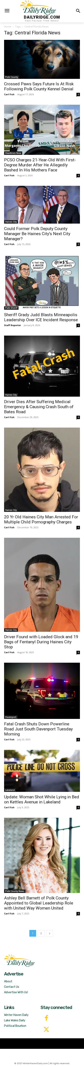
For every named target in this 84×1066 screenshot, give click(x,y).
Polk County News (14, 891)
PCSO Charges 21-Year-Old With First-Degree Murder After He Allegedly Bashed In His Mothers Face (40, 164)
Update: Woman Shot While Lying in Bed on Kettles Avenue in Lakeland (41, 799)
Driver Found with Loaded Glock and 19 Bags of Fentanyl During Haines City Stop (41, 641)
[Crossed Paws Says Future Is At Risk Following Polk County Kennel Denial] (42, 59)
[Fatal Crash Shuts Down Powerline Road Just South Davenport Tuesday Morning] (42, 691)
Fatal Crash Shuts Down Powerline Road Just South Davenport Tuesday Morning (38, 729)
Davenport (10, 717)
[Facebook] (46, 1018)
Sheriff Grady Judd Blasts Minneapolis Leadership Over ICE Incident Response (41, 317)
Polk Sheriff (11, 307)
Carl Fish (9, 94)
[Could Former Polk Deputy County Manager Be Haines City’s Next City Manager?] (42, 205)
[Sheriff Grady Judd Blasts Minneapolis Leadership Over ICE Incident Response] (42, 282)
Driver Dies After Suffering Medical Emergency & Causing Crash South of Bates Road (39, 406)
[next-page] (49, 933)
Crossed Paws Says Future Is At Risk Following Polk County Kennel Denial (39, 86)
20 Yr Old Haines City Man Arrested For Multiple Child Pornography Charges (41, 519)
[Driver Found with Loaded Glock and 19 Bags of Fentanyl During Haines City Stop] (42, 585)
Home (7, 26)
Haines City (11, 221)
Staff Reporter (12, 325)
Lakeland (10, 790)
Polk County (11, 77)
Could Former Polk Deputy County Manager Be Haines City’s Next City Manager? (37, 233)
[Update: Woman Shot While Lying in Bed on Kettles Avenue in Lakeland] (42, 771)
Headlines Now (13, 153)
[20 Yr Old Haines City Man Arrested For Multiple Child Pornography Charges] (42, 470)
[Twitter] (46, 1030)
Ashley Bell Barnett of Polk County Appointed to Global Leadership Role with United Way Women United (38, 903)
